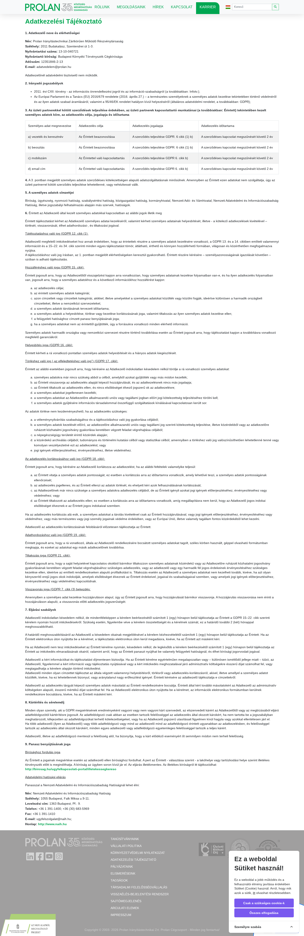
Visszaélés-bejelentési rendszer (140, 894)
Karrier (208, 7)
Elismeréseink (123, 873)
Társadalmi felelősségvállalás (139, 887)
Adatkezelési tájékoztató (133, 859)
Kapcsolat (182, 7)
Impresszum (121, 915)
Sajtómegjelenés (126, 901)
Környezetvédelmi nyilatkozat (138, 853)
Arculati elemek (125, 908)
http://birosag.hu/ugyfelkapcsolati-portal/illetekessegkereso (70, 769)
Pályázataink (122, 866)
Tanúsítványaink (125, 839)
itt (254, 893)
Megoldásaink (131, 7)
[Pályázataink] (28, 925)
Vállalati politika (126, 846)
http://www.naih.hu (52, 824)
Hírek (158, 7)
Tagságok (119, 880)
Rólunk (102, 7)
